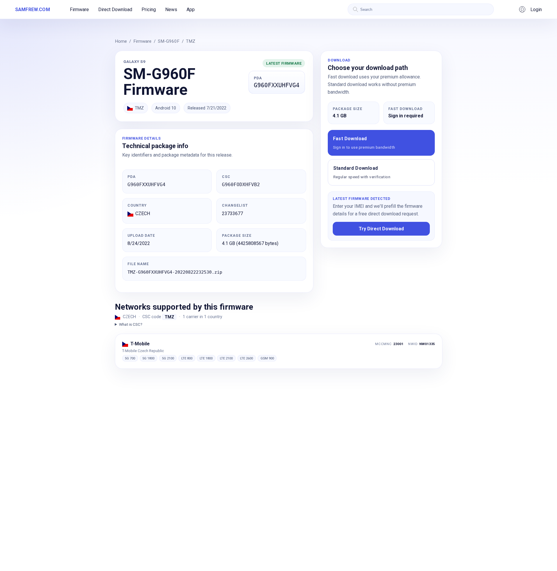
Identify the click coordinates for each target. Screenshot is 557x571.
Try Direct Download (381, 229)
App (191, 9)
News (171, 9)
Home (121, 41)
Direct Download (115, 9)
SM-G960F (169, 41)
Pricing (149, 9)
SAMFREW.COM (32, 9)
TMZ (190, 41)
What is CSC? (130, 324)
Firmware (79, 9)
